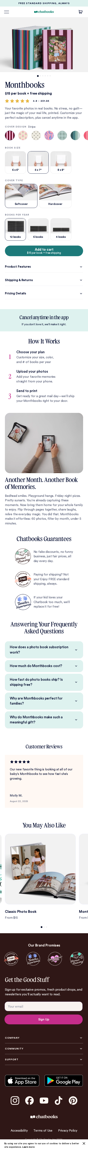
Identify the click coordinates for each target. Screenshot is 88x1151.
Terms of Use (42, 1130)
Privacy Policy (67, 1130)
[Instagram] (15, 1100)
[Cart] (80, 11)
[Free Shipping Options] (11, 959)
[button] (44, 443)
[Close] (84, 1143)
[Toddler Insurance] (33, 959)
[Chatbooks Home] (44, 11)
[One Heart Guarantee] (55, 959)
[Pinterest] (73, 1100)
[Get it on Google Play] (63, 1080)
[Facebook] (29, 1100)
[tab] (38, 76)
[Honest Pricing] (77, 959)
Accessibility (19, 1130)
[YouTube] (44, 1100)
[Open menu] (6, 11)
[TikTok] (58, 1100)
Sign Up (43, 1019)
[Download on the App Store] (22, 1080)
